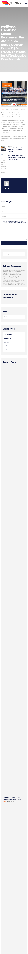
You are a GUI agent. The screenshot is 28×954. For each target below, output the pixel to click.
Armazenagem (8, 334)
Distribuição (7, 338)
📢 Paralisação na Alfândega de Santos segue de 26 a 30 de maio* (13, 277)
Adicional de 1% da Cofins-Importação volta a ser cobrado (16, 149)
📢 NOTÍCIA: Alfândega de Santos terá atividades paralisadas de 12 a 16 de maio (14, 284)
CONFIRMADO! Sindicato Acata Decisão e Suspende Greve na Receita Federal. (14, 271)
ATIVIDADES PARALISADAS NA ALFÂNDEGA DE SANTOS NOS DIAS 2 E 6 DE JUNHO (13, 274)
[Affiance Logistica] (11, 3)
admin (8, 109)
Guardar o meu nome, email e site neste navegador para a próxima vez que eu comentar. (15, 222)
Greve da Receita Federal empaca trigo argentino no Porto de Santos (16, 157)
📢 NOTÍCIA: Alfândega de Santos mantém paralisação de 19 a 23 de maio (14, 280)
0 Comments (22, 109)
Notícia (2, 109)
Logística (6, 346)
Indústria (6, 342)
